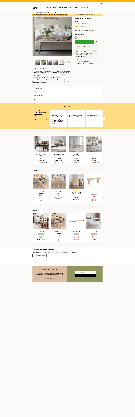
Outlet (81, 9)
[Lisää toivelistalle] (96, 42)
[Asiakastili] (94, 4)
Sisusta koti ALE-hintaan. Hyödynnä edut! (67, 1)
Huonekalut (48, 7)
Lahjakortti (75, 9)
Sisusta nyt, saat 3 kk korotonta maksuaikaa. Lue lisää (85, 14)
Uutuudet (59, 9)
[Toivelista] (98, 4)
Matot (54, 7)
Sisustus (71, 7)
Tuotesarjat (69, 9)
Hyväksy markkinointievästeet (39, 255)
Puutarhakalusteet (62, 7)
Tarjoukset (86, 9)
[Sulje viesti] (102, 1)
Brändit (63, 9)
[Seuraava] (70, 36)
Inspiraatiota (53, 9)
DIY (88, 7)
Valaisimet (83, 7)
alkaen (82, 23)
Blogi (48, 9)
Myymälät (46, 3)
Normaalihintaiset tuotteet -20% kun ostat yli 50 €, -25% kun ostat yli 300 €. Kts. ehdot (50, 14)
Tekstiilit (76, 7)
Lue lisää (53, 123)
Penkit (45, 12)
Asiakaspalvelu (35, 3)
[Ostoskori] (101, 4)
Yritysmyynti (41, 3)
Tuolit (41, 12)
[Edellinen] (34, 36)
